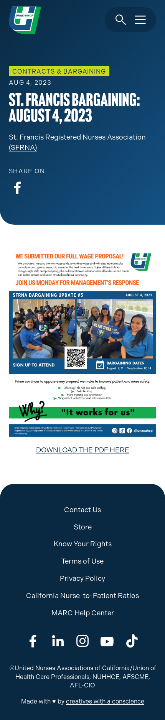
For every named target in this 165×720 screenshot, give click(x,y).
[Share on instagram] (82, 641)
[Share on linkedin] (58, 641)
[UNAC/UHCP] (25, 20)
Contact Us (82, 510)
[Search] (121, 20)
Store (83, 527)
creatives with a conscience (105, 701)
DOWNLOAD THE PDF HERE (82, 450)
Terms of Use (82, 561)
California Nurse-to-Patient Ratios (82, 596)
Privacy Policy (82, 578)
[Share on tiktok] (132, 641)
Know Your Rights (83, 544)
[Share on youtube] (107, 641)
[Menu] (140, 20)
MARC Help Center (82, 613)
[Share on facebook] (17, 188)
